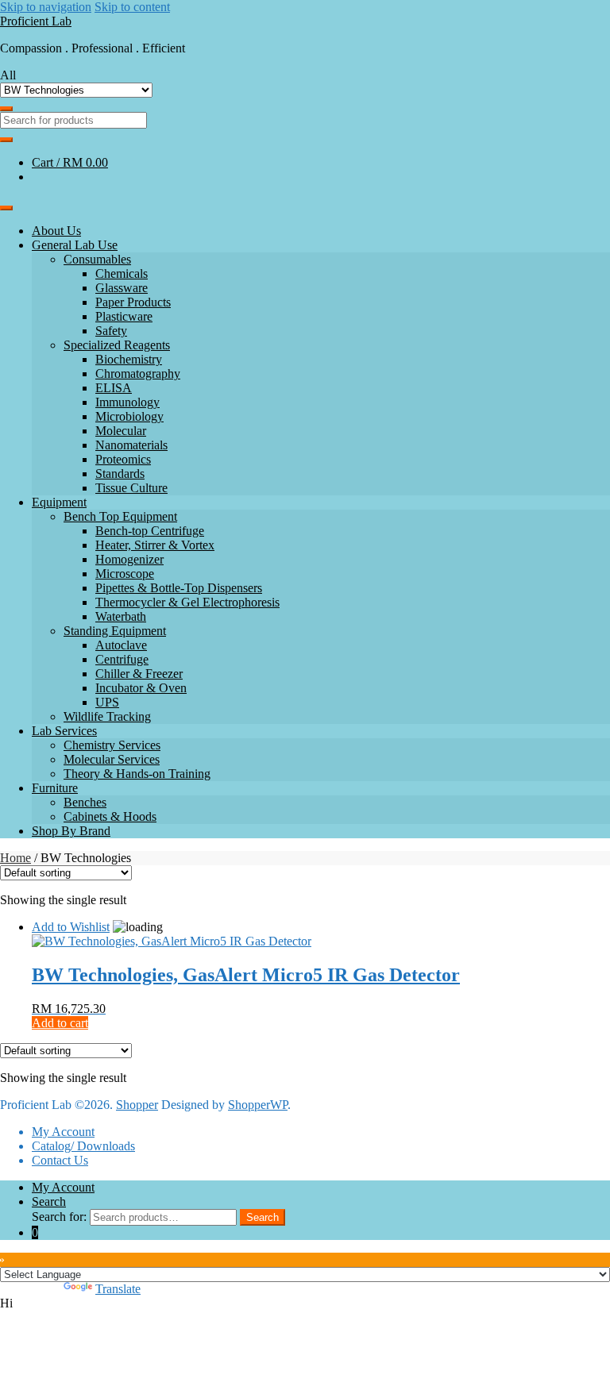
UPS (107, 702)
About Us (56, 230)
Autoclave (121, 645)
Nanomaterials (131, 445)
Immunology (127, 402)
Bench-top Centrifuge (149, 530)
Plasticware (123, 316)
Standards (120, 473)
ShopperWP (258, 1104)
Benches (85, 802)
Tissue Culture (131, 488)
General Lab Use (75, 245)
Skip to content (132, 6)
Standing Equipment (115, 630)
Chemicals (121, 273)
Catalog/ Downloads (83, 1146)
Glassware (121, 288)
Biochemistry (128, 359)
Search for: (59, 1216)
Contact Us (60, 1160)
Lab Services (64, 730)
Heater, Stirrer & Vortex (154, 545)
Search (49, 1201)
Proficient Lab (35, 21)
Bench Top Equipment (120, 516)
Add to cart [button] (60, 1023)
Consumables (97, 259)
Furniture (55, 788)
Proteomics (123, 459)
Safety (111, 330)
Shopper (137, 1104)
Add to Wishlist (71, 927)
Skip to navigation (45, 6)
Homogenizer (129, 559)
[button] (305, 1303)
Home (15, 857)
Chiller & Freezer (139, 673)
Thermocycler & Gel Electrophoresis (187, 602)
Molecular (120, 430)
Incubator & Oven (141, 688)
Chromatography (137, 373)
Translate (118, 1289)
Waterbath (120, 616)
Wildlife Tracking (107, 716)
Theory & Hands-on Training (137, 773)
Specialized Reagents (117, 345)
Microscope (124, 573)
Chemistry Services (112, 745)
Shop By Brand (71, 830)
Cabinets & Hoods (110, 816)
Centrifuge (122, 659)
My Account (63, 1131)
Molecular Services (112, 759)
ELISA (113, 388)
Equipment (59, 502)
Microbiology (129, 416)
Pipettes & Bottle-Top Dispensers (178, 588)
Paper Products (133, 302)
